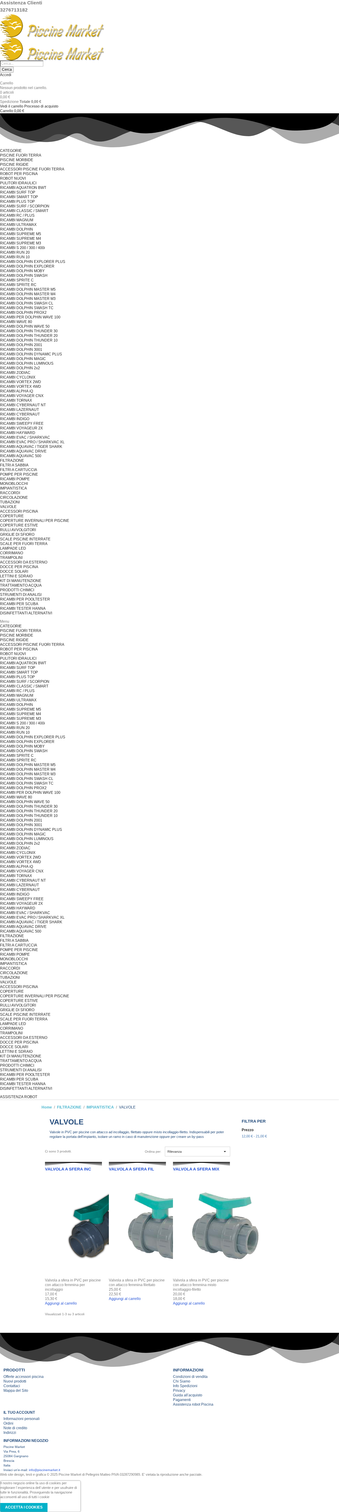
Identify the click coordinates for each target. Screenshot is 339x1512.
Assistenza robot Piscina (193, 1404)
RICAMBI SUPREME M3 (20, 243)
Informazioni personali (21, 1419)
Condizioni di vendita (190, 1377)
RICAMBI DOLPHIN (16, 229)
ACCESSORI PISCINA (19, 511)
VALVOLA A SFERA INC (68, 1169)
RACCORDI (10, 493)
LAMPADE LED (13, 548)
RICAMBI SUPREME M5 (20, 234)
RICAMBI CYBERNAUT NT (23, 405)
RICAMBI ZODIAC (15, 373)
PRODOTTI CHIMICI (17, 590)
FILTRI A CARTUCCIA (18, 470)
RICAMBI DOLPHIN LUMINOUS (27, 363)
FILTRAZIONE (12, 460)
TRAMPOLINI (11, 558)
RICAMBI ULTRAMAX (18, 225)
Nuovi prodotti (14, 1381)
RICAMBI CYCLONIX (18, 377)
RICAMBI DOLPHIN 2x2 (20, 368)
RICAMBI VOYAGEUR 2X (21, 428)
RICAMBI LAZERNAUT (19, 410)
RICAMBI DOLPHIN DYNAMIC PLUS (31, 354)
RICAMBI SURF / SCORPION (24, 206)
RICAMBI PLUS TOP (17, 201)
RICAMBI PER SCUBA (19, 604)
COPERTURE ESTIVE (19, 525)
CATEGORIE (11, 151)
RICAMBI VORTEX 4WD (20, 386)
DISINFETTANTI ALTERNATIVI (26, 613)
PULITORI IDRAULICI (18, 183)
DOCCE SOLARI (14, 571)
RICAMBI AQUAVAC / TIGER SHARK (31, 447)
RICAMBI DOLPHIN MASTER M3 (28, 299)
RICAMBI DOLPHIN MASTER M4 (28, 294)
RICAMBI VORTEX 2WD (20, 382)
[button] (18, 1097)
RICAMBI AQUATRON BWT (23, 188)
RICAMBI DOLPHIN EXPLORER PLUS (32, 262)
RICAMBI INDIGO (14, 419)
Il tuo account (19, 1412)
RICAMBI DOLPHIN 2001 (21, 345)
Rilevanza (197, 1151)
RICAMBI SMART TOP (19, 197)
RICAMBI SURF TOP (17, 192)
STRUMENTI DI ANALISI (21, 595)
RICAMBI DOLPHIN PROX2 (23, 312)
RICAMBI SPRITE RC (18, 285)
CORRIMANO (11, 553)
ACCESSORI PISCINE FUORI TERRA (32, 169)
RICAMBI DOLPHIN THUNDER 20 (29, 336)
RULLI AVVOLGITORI (18, 530)
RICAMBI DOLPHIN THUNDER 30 (29, 331)
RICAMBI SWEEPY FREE (22, 423)
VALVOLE (8, 507)
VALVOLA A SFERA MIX (196, 1169)
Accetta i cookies (24, 1507)
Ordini (8, 1423)
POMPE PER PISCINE (19, 474)
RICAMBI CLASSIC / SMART (24, 211)
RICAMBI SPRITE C (17, 280)
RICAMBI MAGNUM (16, 220)
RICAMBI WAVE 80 (16, 322)
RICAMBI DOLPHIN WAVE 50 (25, 326)
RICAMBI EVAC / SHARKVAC (25, 437)
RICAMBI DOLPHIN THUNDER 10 (29, 340)
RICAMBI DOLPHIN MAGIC (23, 359)
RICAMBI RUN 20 (15, 252)
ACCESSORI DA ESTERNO (23, 562)
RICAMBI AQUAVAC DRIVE (23, 451)
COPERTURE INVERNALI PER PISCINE (34, 521)
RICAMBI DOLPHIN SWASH (24, 275)
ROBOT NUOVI (13, 178)
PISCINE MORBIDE (16, 160)
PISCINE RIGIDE (14, 164)
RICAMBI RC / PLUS (17, 215)
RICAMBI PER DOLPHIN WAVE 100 (30, 317)
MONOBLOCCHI (14, 484)
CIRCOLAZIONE (14, 497)
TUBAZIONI (10, 502)
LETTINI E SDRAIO (16, 576)
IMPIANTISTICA (13, 488)
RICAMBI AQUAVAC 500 (20, 456)
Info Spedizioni (185, 1386)
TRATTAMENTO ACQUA (21, 585)
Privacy (179, 1390)
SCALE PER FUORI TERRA (24, 544)
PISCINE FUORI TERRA (20, 155)
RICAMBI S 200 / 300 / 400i (22, 248)
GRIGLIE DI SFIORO (17, 534)
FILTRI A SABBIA (14, 465)
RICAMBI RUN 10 (15, 257)
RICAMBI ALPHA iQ (16, 391)
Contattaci (11, 1386)
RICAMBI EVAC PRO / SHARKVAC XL (32, 442)
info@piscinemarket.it (44, 1470)
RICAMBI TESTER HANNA (23, 608)
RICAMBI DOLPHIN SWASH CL (26, 303)
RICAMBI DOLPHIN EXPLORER (27, 266)
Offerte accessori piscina (23, 1377)
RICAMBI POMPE (15, 479)
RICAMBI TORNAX (16, 400)
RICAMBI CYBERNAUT (20, 414)
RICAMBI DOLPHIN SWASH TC (27, 308)
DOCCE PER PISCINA (19, 567)
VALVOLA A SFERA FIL (131, 1169)
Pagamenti (182, 1400)
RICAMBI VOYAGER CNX (22, 396)
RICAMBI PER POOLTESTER (25, 599)
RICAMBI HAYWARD (17, 433)
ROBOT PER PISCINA (19, 174)
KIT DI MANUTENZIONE (20, 581)
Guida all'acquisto (187, 1395)
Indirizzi (9, 1433)
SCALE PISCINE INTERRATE (25, 539)
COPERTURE (12, 516)
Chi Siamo (181, 1381)
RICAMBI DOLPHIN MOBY (22, 271)
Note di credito (15, 1428)
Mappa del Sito (15, 1390)
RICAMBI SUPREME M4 (20, 238)
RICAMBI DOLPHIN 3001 (21, 349)
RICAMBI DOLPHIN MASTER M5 (28, 289)
